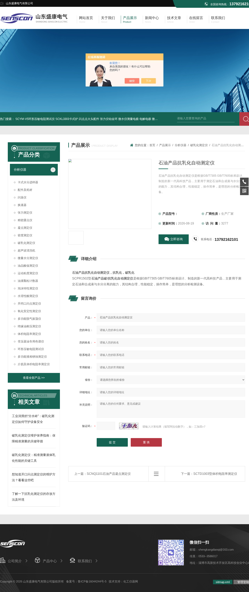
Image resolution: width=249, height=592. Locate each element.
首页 (152, 145)
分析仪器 (20, 169)
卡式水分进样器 (28, 182)
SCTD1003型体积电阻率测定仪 (215, 473)
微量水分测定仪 (28, 258)
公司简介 (15, 561)
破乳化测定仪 (26, 242)
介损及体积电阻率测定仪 (34, 364)
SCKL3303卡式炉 (66, 118)
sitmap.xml (223, 582)
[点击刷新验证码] (129, 426)
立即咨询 (176, 239)
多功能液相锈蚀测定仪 (32, 356)
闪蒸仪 (22, 197)
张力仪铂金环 (108, 118)
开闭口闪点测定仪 (29, 303)
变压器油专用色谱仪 (31, 341)
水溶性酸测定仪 (28, 296)
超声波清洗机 (26, 250)
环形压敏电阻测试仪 (31, 349)
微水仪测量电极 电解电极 (134, 118)
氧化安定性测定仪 (29, 311)
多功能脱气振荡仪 (29, 318)
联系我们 (85, 561)
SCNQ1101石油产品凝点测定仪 (109, 473)
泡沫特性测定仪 (28, 288)
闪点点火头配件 (89, 118)
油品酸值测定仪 (28, 265)
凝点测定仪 (25, 227)
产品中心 (50, 561)
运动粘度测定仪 (28, 273)
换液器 (22, 205)
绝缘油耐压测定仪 (29, 326)
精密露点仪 (25, 220)
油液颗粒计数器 (28, 280)
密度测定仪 (25, 235)
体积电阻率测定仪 (29, 333)
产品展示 (165, 145)
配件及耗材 (25, 189)
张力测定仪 (25, 212)
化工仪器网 (130, 581)
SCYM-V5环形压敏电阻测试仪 (35, 118)
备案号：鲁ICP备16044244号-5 (86, 581)
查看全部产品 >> (34, 377)
